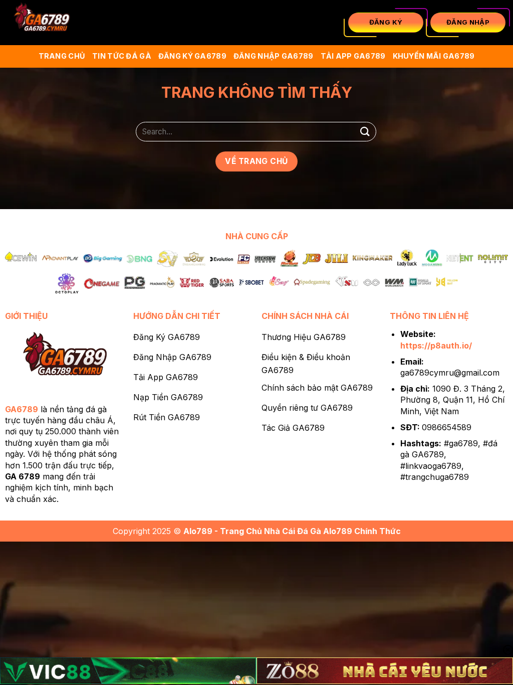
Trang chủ (62, 56)
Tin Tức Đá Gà (121, 56)
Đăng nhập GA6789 (273, 56)
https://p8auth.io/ (436, 345)
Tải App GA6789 (353, 56)
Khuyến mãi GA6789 (434, 56)
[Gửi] (365, 131)
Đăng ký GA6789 (192, 56)
